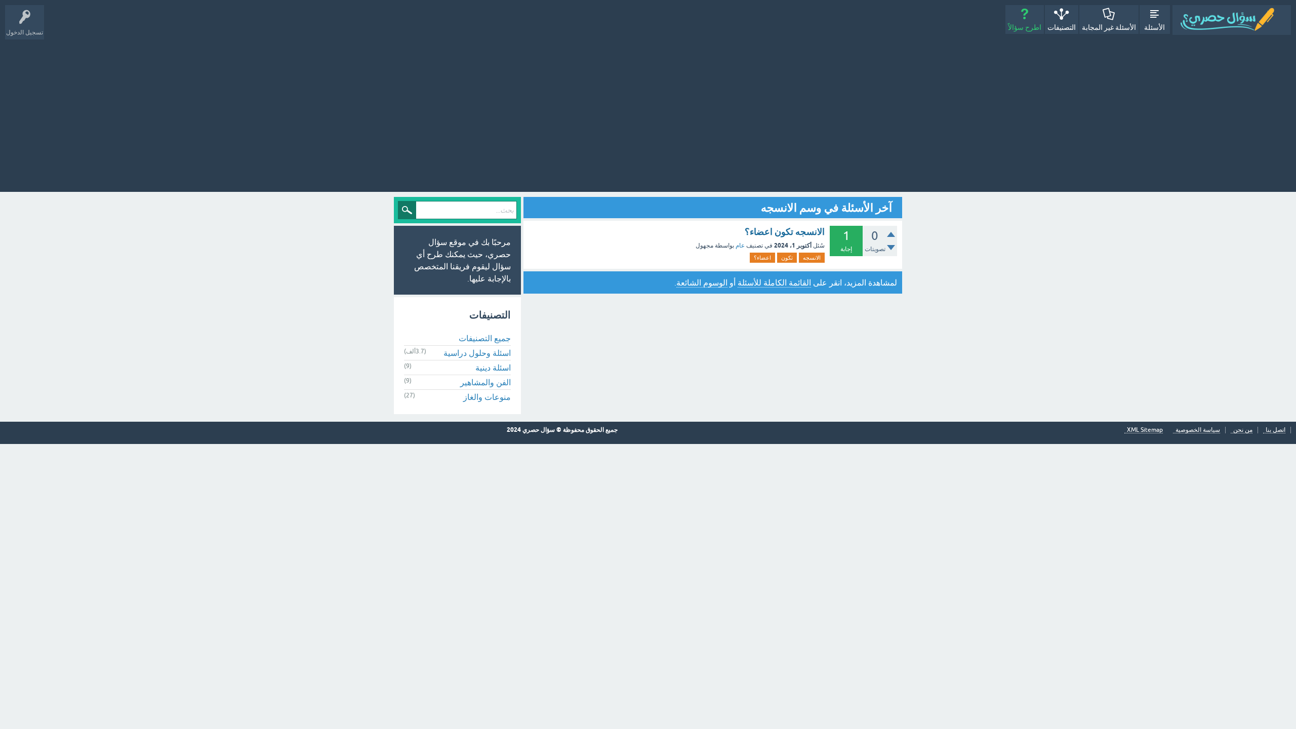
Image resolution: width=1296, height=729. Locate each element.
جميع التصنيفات (485, 338)
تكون (787, 258)
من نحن (1242, 430)
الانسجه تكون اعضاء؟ (785, 231)
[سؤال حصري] (1231, 20)
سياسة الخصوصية (1198, 430)
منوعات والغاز (487, 396)
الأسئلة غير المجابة (1109, 27)
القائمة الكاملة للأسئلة (774, 282)
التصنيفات (1061, 27)
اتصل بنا (1275, 430)
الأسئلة (1154, 27)
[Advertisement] (648, 111)
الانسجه (812, 258)
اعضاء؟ (762, 258)
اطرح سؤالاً (1024, 27)
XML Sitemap (1145, 430)
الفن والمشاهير (485, 382)
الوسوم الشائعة (701, 282)
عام (740, 245)
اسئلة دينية (493, 367)
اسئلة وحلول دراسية (477, 352)
